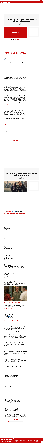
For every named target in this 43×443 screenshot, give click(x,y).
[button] (41, 2)
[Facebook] (36, 0)
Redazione (22, 22)
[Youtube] (41, 0)
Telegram (15, 39)
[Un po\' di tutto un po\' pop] (6, 2)
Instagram (18, 39)
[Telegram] (38, 0)
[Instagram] (37, 0)
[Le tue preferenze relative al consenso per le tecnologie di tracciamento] (42, 442)
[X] (39, 0)
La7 (4, 59)
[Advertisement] (21, 8)
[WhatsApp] (40, 0)
